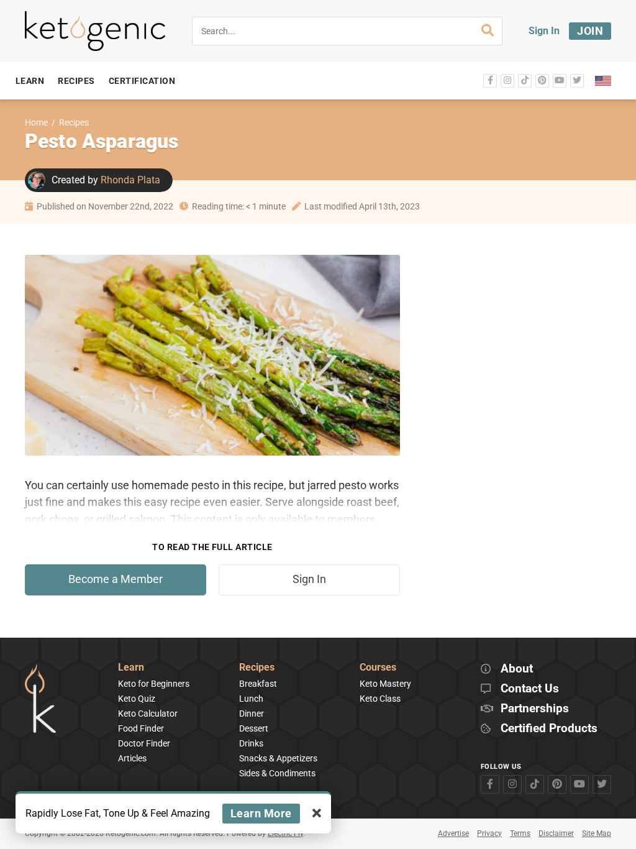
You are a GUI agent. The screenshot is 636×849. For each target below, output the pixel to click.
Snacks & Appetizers (278, 758)
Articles (132, 758)
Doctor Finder (144, 743)
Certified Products (549, 728)
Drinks (251, 743)
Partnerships (535, 708)
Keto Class (380, 699)
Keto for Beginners (153, 684)
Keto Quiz (136, 699)
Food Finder (141, 728)
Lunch (251, 699)
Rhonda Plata (130, 180)
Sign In (544, 31)
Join (590, 30)
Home (36, 122)
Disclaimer (556, 833)
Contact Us (530, 688)
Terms (520, 833)
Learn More (261, 813)
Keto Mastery (385, 684)
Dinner (251, 713)
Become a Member (115, 579)
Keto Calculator (148, 713)
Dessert (253, 728)
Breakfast (258, 684)
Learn (131, 668)
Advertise (453, 833)
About (517, 669)
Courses (378, 668)
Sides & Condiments (277, 773)
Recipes (74, 122)
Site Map (596, 833)
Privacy (489, 833)
